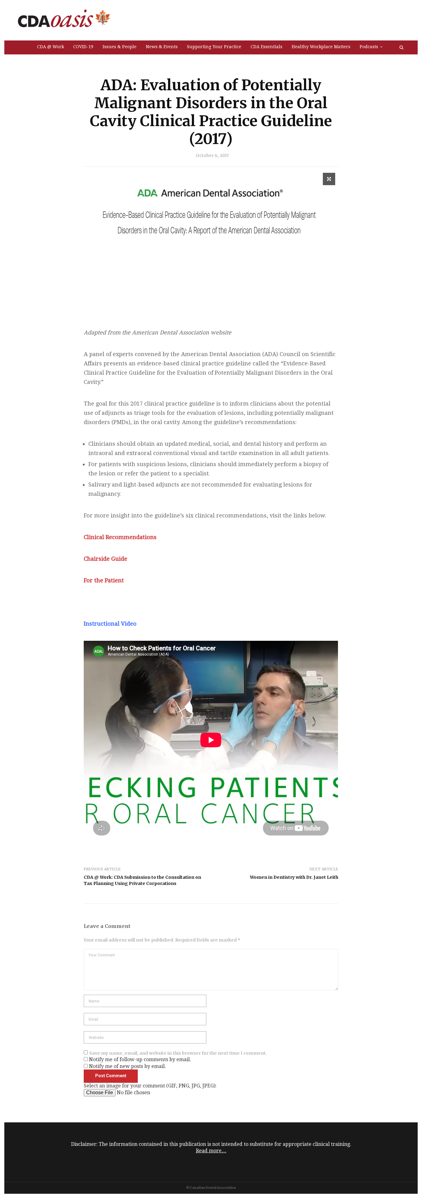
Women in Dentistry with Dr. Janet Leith (294, 877)
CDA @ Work (50, 46)
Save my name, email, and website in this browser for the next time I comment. (178, 1053)
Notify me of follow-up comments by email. (140, 1059)
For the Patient (104, 580)
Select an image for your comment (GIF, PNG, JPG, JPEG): (150, 1086)
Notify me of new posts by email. (127, 1066)
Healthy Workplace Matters (321, 46)
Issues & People (120, 46)
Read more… (211, 1151)
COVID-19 (83, 46)
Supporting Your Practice (214, 46)
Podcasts (369, 46)
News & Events (162, 46)
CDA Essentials (266, 46)
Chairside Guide (105, 558)
